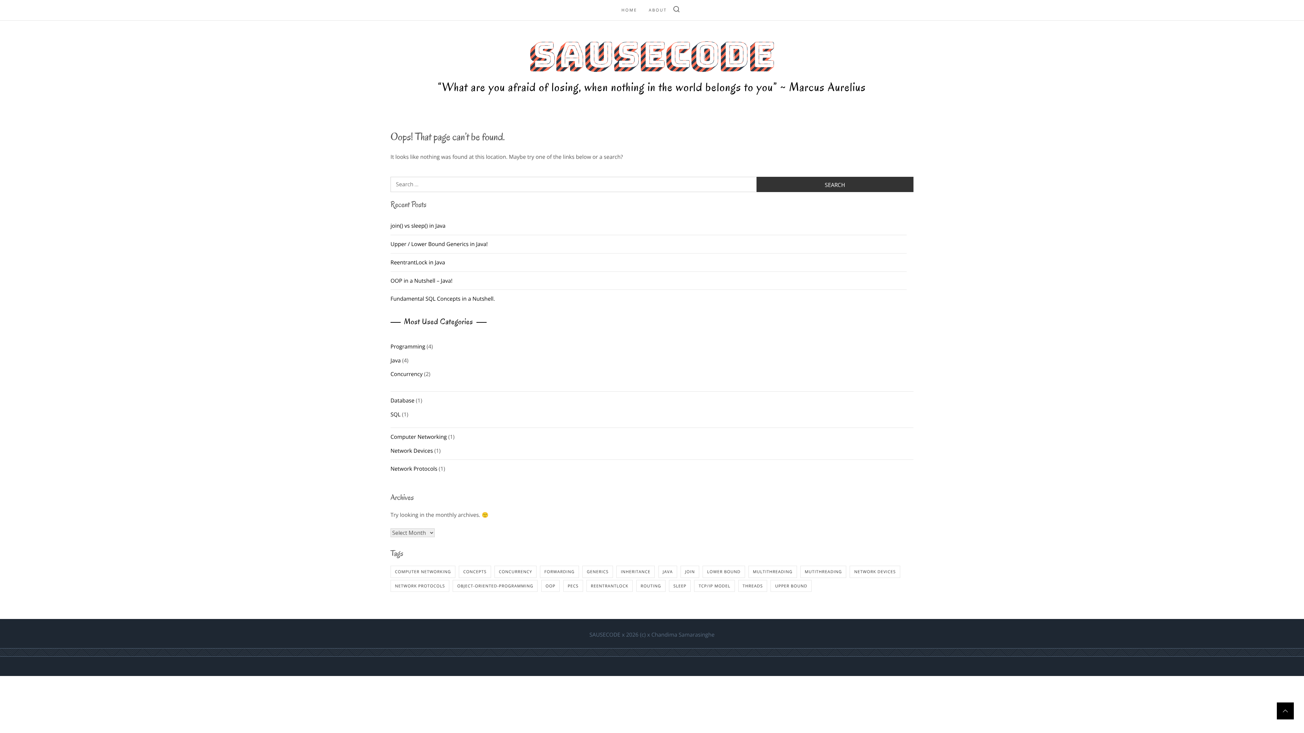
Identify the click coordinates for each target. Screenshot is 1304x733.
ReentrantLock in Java (418, 262)
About (658, 10)
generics (598, 572)
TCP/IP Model (714, 586)
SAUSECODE (652, 55)
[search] (676, 10)
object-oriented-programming (495, 586)
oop (551, 586)
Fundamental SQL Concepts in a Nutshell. (443, 298)
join (690, 572)
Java (396, 360)
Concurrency (407, 374)
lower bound (723, 572)
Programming (408, 346)
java (668, 572)
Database (402, 400)
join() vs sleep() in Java (418, 225)
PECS (573, 586)
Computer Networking (419, 436)
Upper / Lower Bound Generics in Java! (439, 244)
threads (753, 586)
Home (629, 10)
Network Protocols (414, 468)
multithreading (773, 572)
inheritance (635, 572)
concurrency (515, 572)
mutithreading (823, 572)
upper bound (791, 586)
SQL (396, 414)
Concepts (475, 572)
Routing (651, 586)
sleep (679, 586)
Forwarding (559, 572)
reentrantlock (610, 586)
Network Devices (412, 450)
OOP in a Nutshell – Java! (421, 280)
